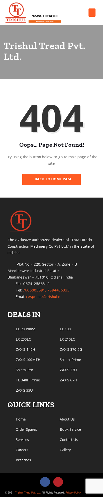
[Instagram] (58, 482)
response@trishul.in (43, 296)
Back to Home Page (53, 179)
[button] (92, 12)
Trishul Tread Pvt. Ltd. (28, 492)
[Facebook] (45, 482)
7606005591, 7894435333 (46, 289)
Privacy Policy (73, 492)
